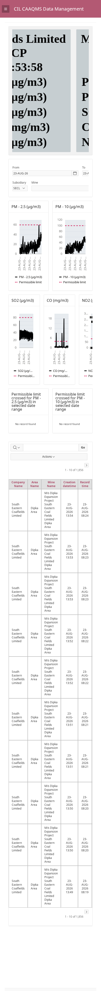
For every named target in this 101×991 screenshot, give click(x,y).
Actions (47, 457)
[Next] (86, 465)
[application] (28, 251)
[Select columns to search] (17, 447)
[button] (94, 4)
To (83, 167)
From (15, 167)
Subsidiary (19, 183)
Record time (85, 484)
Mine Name (51, 484)
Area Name (34, 484)
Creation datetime (69, 484)
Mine (34, 183)
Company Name (18, 484)
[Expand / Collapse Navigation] (5, 9)
